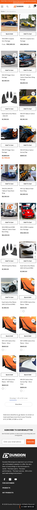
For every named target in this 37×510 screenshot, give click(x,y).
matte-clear (23, 391)
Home (3, 11)
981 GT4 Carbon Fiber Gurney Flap (26, 382)
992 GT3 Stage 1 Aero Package (8, 151)
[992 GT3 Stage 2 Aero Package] (9, 59)
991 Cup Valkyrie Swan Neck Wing (26, 190)
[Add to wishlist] (15, 19)
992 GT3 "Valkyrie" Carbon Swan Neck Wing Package (27, 77)
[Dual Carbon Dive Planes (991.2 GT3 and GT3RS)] (9, 286)
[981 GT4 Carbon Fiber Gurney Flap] (27, 363)
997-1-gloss (3, 388)
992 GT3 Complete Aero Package (27, 40)
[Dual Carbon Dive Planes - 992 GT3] (9, 97)
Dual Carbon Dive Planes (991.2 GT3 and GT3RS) (9, 303)
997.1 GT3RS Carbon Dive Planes (27, 342)
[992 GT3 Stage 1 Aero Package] (9, 134)
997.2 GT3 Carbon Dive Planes (8, 342)
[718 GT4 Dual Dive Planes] (9, 249)
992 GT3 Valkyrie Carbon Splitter (27, 115)
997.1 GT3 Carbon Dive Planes (8, 381)
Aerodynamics (11, 11)
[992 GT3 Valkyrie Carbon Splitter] (27, 97)
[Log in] (29, 7)
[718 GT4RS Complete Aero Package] (9, 22)
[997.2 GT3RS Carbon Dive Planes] (27, 286)
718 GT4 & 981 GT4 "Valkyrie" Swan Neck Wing (8, 191)
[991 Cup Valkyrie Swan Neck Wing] (27, 172)
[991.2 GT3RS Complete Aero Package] (27, 211)
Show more (18, 404)
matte (23, 311)
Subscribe (30, 442)
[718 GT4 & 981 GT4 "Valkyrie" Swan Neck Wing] (9, 172)
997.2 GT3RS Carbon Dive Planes (27, 303)
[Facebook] (4, 479)
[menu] (2, 6)
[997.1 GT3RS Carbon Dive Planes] (27, 325)
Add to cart (28, 34)
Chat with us (28, 506)
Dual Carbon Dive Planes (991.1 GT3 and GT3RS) (27, 267)
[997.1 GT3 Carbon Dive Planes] (9, 363)
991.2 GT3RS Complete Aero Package (26, 228)
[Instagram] (10, 479)
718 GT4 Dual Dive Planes (9, 266)
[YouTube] (16, 479)
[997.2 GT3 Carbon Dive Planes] (9, 325)
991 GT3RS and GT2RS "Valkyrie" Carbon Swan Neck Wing (9, 229)
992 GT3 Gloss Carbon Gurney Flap (26, 151)
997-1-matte (5, 388)
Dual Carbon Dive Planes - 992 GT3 (9, 115)
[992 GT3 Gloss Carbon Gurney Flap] (27, 134)
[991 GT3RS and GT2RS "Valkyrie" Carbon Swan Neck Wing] (9, 211)
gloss (21, 311)
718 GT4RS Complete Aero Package (8, 40)
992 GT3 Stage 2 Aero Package (8, 76)
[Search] (7, 6)
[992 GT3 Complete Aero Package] (27, 22)
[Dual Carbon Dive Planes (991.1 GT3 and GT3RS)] (27, 249)
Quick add (9, 34)
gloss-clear (21, 391)
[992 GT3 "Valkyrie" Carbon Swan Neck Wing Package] (27, 59)
